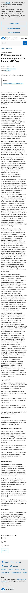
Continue (4, 550)
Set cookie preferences (14, 32)
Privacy (25, 572)
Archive (11, 569)
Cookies (23, 569)
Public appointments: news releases (13, 83)
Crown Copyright (5, 572)
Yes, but (6, 545)
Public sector (7, 70)
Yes (5, 538)
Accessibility (4, 569)
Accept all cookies (14, 23)
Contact (17, 569)
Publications (9, 48)
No (5, 541)
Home (2, 48)
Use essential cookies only (14, 28)
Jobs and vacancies (16, 572)
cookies (8, 2)
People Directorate (11, 68)
